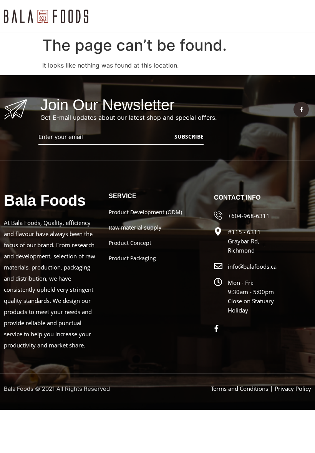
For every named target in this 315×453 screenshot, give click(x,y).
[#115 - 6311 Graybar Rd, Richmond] (218, 231)
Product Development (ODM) (145, 212)
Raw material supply (135, 227)
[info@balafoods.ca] (218, 266)
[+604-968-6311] (218, 215)
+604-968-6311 (249, 216)
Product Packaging (132, 258)
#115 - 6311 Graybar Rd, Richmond (244, 241)
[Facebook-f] (301, 109)
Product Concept (130, 242)
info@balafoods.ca (252, 266)
